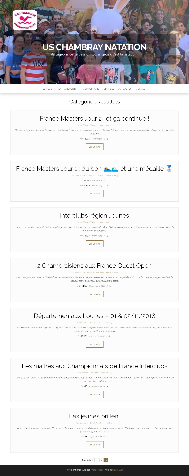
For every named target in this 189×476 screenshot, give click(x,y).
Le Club (47, 89)
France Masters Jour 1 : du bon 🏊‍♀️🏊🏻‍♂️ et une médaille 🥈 (94, 168)
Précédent (87, 460)
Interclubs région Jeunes (94, 215)
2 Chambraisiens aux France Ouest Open (94, 265)
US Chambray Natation (94, 47)
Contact (141, 89)
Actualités (125, 89)
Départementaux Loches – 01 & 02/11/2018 (94, 315)
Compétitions (91, 89)
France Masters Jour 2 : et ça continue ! (94, 118)
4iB (86, 386)
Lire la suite (94, 147)
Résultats (93, 125)
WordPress (96, 469)
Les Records (88, 175)
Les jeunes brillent (94, 416)
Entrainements (67, 89)
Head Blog (118, 469)
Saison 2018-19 (105, 125)
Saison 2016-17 (105, 373)
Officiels (109, 89)
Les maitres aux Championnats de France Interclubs (94, 366)
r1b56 (87, 139)
